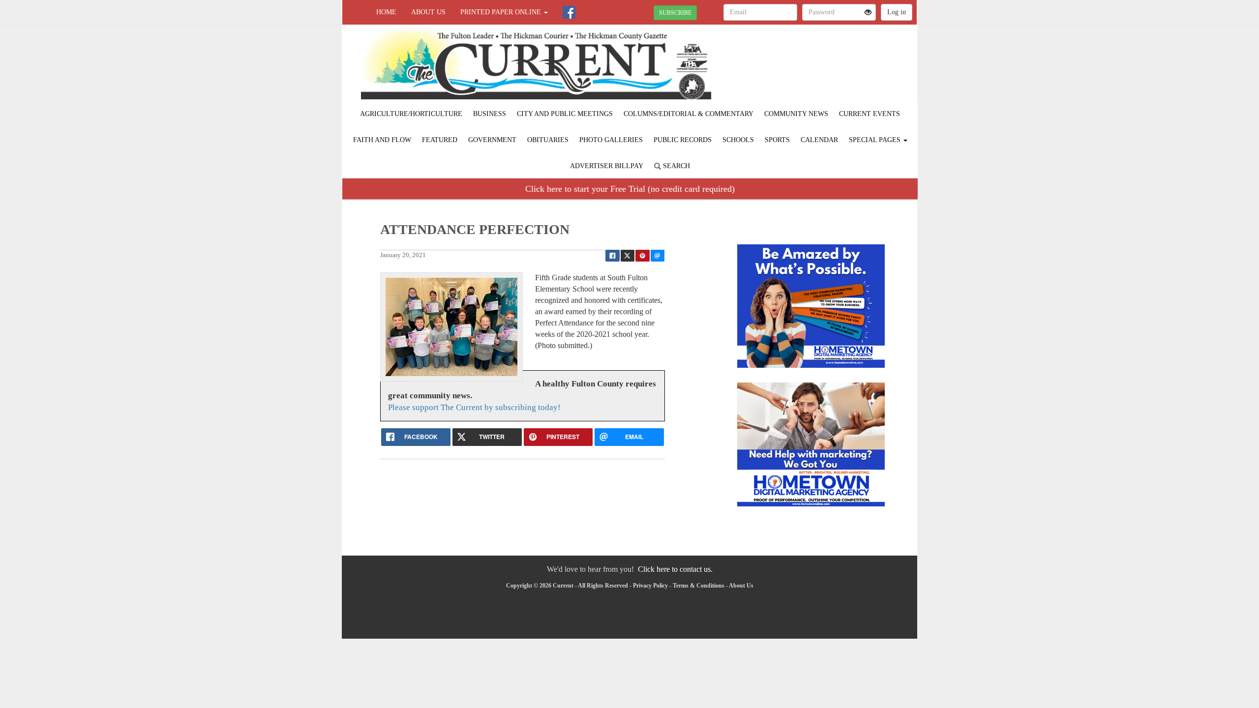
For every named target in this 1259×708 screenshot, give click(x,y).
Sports (777, 140)
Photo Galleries (611, 140)
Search (675, 166)
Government (492, 140)
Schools (738, 140)
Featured (439, 140)
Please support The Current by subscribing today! (474, 407)
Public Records (683, 140)
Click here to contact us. (675, 569)
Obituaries (548, 140)
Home (386, 12)
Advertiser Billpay (606, 166)
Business (489, 114)
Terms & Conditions (698, 585)
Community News (796, 114)
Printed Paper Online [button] (501, 12)
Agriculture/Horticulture (411, 114)
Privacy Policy (650, 585)
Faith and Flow (382, 140)
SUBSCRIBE (675, 12)
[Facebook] (569, 12)
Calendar (819, 140)
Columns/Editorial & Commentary (688, 114)
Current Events (869, 114)
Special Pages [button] (875, 140)
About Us (428, 12)
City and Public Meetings (565, 114)
